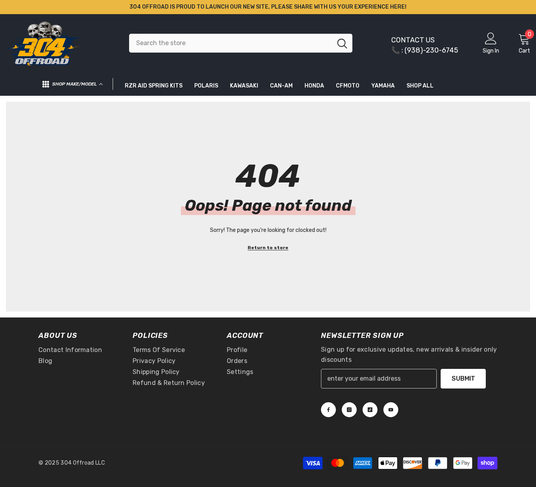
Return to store (268, 247)
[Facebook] (328, 409)
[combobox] (230, 43)
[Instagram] (349, 409)
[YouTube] (390, 409)
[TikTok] (370, 409)
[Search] (240, 43)
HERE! (398, 7)
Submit (463, 378)
